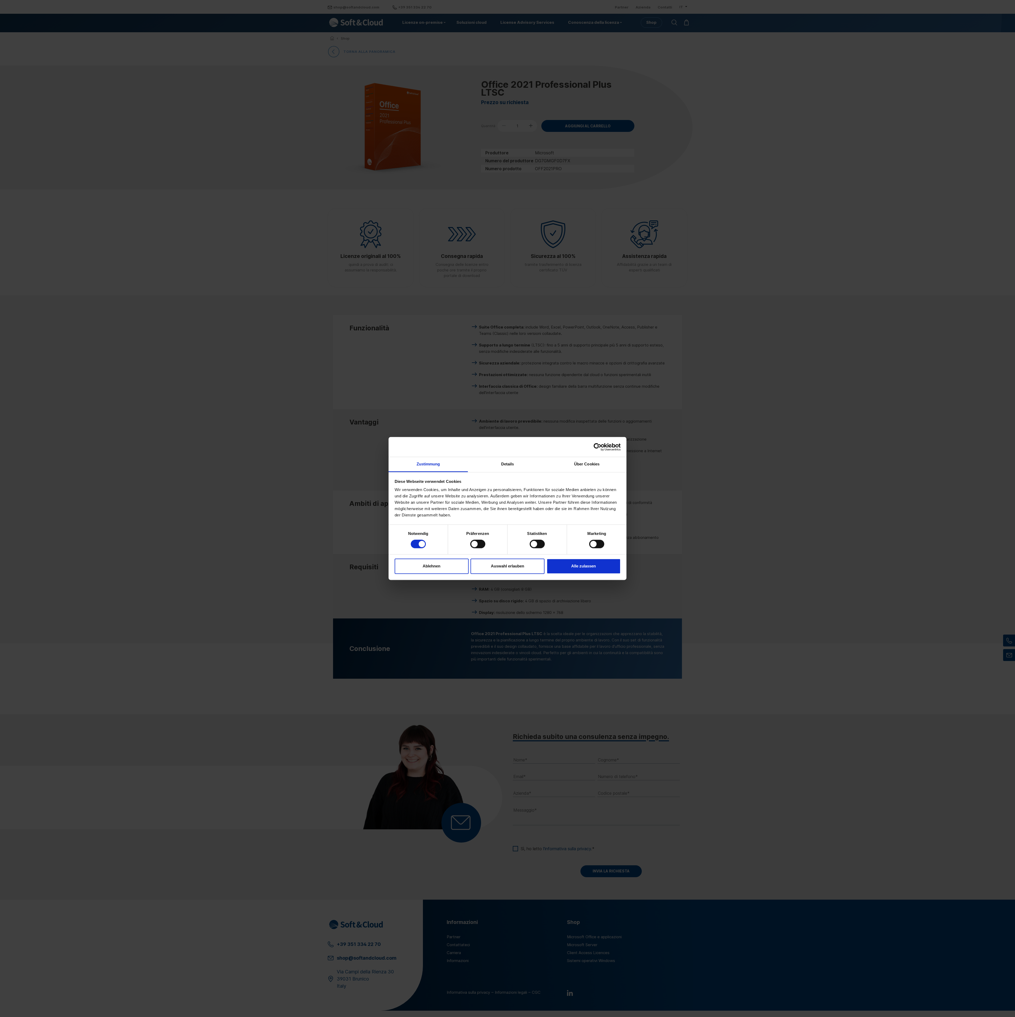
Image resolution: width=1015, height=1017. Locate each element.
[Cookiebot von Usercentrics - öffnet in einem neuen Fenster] (597, 447)
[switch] (477, 544)
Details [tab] (507, 464)
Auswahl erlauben (507, 566)
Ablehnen (431, 566)
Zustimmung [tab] (428, 464)
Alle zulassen (583, 566)
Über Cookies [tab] (586, 464)
